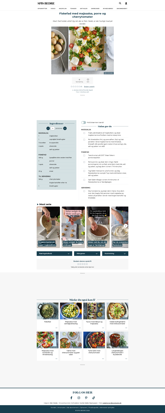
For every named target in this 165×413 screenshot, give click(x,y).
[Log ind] (126, 3)
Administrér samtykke (107, 407)
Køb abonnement (73, 407)
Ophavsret (83, 407)
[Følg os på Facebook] (71, 398)
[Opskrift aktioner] (56, 328)
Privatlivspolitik (93, 407)
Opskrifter (42, 8)
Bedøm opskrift (89, 86)
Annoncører (61, 407)
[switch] (83, 122)
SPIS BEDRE (46, 3)
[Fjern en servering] (48, 128)
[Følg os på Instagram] (79, 398)
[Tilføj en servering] (65, 128)
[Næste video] (126, 226)
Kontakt (53, 407)
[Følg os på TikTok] (93, 398)
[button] (48, 227)
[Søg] (120, 3)
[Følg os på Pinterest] (86, 398)
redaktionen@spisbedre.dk (111, 403)
